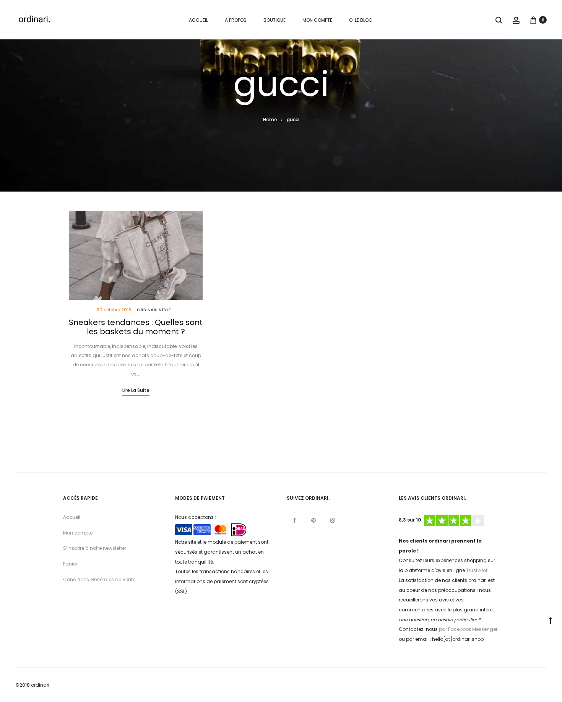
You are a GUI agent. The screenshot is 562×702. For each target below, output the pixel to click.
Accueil (198, 20)
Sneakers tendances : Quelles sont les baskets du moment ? (136, 327)
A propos (236, 20)
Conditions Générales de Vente (99, 579)
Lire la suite (135, 390)
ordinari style (154, 310)
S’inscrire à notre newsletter (94, 548)
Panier (70, 564)
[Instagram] (332, 520)
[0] (533, 20)
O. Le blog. (361, 20)
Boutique (274, 20)
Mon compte (317, 20)
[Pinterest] (313, 520)
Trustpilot (476, 570)
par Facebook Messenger (468, 629)
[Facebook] (294, 520)
